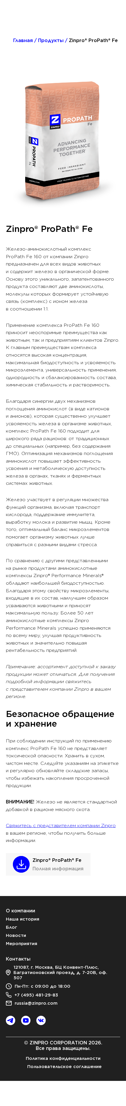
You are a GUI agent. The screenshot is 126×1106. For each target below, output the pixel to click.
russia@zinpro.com (36, 1003)
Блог (11, 927)
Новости (16, 935)
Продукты (51, 40)
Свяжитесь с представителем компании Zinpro (61, 825)
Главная (23, 40)
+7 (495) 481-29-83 (36, 995)
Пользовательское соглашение (64, 1066)
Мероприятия (21, 943)
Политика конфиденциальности (63, 1058)
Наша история (22, 919)
